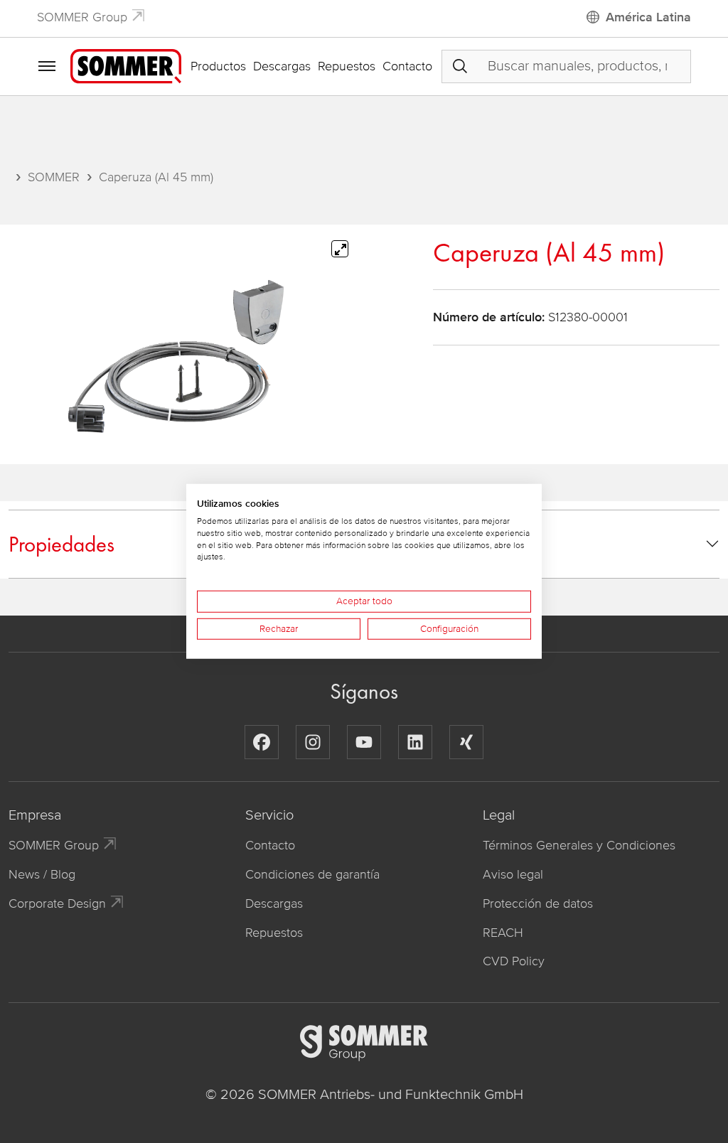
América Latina (648, 17)
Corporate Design (57, 903)
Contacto (407, 66)
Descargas (282, 66)
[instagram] (313, 742)
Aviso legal (513, 874)
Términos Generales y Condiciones (579, 845)
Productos (218, 66)
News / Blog (42, 874)
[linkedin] (415, 742)
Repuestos (346, 66)
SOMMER (54, 177)
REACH (503, 932)
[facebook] (262, 742)
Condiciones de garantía (312, 874)
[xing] (466, 742)
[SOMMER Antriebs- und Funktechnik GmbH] (125, 65)
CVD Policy (514, 961)
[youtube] (364, 742)
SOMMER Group (82, 17)
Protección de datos (538, 903)
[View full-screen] (339, 248)
